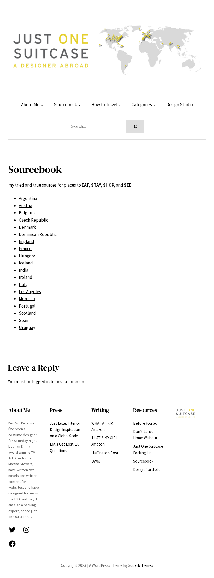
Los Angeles (30, 291)
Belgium (27, 213)
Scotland (27, 313)
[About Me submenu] (42, 104)
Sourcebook (65, 104)
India (23, 270)
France (25, 248)
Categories (142, 104)
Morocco (27, 299)
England (26, 241)
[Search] (135, 126)
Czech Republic (33, 220)
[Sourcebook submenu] (79, 104)
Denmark (27, 227)
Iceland (26, 263)
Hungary (27, 256)
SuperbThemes (140, 565)
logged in (41, 381)
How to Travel (104, 104)
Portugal (27, 306)
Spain (24, 320)
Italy (23, 284)
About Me (30, 104)
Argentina (28, 198)
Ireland (25, 277)
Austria (25, 206)
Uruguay (27, 327)
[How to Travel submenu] (119, 104)
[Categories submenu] (154, 104)
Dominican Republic (38, 234)
